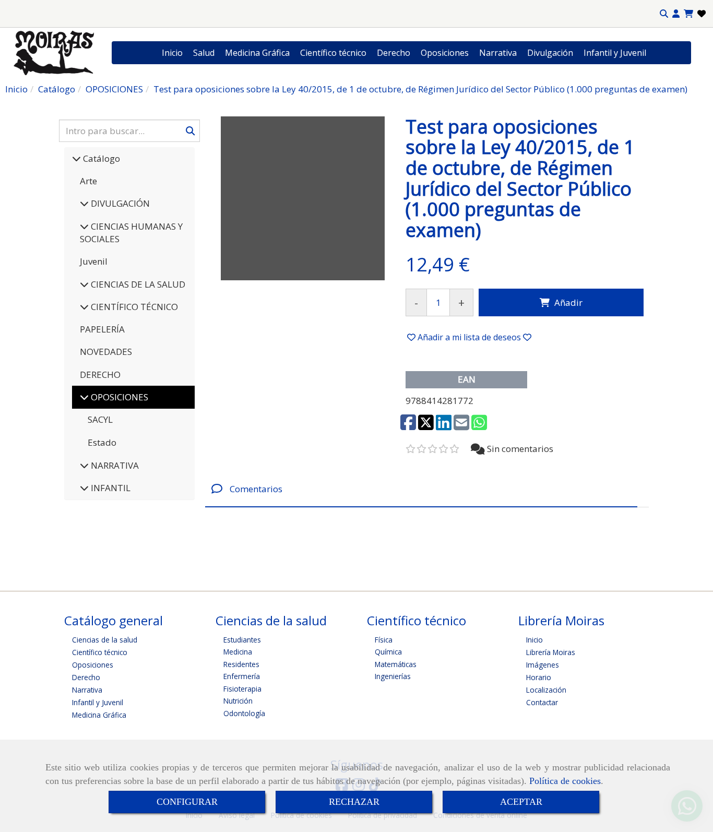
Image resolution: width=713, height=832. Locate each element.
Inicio (172, 52)
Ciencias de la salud (104, 640)
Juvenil (94, 261)
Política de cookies (565, 781)
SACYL (100, 419)
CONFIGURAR (187, 802)
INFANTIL (109, 488)
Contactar (542, 702)
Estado (102, 442)
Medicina (237, 652)
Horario (538, 677)
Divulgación (550, 52)
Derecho (393, 52)
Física (384, 640)
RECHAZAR (354, 802)
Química (388, 652)
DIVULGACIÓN (119, 203)
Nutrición (238, 701)
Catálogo (100, 158)
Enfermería (241, 676)
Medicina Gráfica (257, 52)
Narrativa (498, 52)
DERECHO (100, 375)
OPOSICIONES (118, 397)
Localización (546, 690)
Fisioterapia (242, 689)
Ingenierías (393, 676)
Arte (88, 181)
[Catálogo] (76, 158)
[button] (676, 14)
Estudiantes (242, 640)
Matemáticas (396, 664)
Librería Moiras (550, 652)
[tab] (421, 489)
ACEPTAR (521, 802)
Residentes (241, 664)
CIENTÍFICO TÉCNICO (133, 307)
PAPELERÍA (102, 329)
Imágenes (542, 665)
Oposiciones (445, 52)
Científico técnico (333, 52)
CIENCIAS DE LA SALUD (137, 284)
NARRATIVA (114, 465)
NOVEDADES (106, 352)
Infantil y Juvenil (615, 52)
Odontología (244, 713)
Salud (204, 52)
